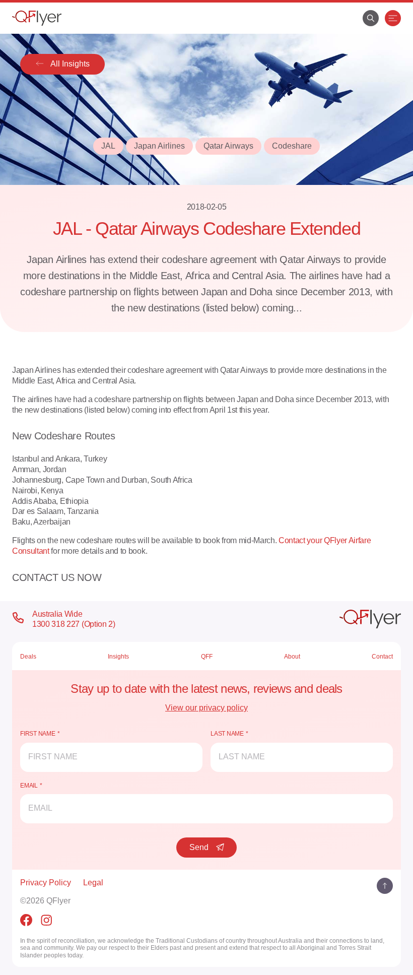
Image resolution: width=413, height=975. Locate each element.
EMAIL (29, 785)
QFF (207, 656)
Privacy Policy (45, 882)
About (292, 656)
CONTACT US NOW (57, 577)
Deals (28, 656)
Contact (382, 656)
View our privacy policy (206, 707)
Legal (93, 882)
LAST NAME (227, 733)
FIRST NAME (37, 733)
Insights (118, 656)
